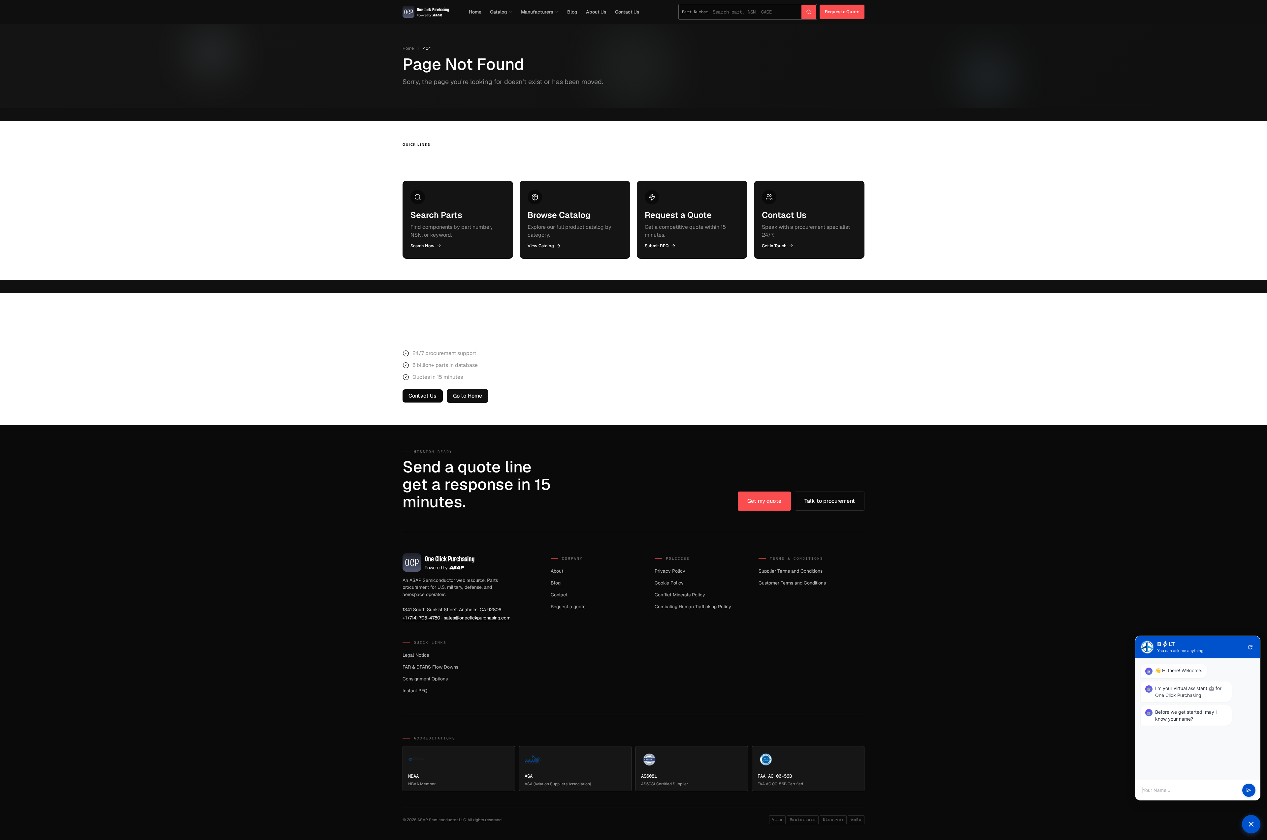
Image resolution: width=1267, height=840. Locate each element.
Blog (572, 12)
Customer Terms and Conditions (792, 583)
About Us (596, 12)
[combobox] (757, 11)
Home (475, 12)
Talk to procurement (829, 500)
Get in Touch (774, 246)
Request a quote (568, 607)
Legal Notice (416, 655)
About (557, 571)
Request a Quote (842, 12)
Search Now (422, 246)
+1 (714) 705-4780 (421, 618)
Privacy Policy (670, 571)
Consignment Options (425, 679)
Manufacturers (537, 12)
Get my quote (764, 500)
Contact (559, 595)
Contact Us (627, 12)
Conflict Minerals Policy (680, 595)
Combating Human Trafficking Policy (693, 607)
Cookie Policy (669, 583)
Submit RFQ (657, 246)
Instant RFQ (415, 691)
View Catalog (541, 246)
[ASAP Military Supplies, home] (426, 12)
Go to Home (467, 395)
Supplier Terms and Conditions (791, 571)
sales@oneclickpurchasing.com (477, 618)
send (1249, 790)
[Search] (808, 12)
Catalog (498, 12)
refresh (1250, 647)
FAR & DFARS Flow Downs (430, 667)
